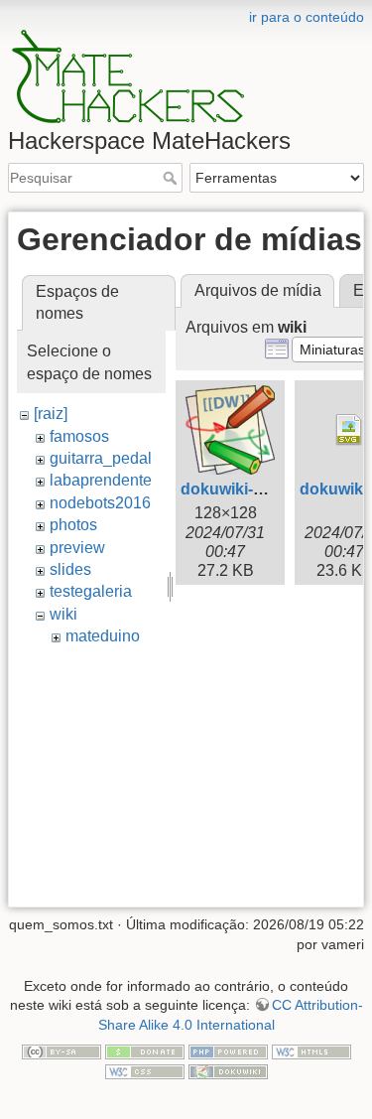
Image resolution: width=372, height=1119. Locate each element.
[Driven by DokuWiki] (228, 1070)
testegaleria (91, 591)
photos (73, 524)
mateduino (102, 636)
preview (77, 547)
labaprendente (101, 480)
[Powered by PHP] (228, 1050)
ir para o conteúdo (306, 17)
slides (70, 569)
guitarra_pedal (101, 458)
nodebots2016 (100, 502)
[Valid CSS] (145, 1070)
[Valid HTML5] (311, 1050)
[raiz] (50, 413)
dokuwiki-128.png (247, 489)
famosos (79, 436)
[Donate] (145, 1050)
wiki (63, 614)
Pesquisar (172, 178)
